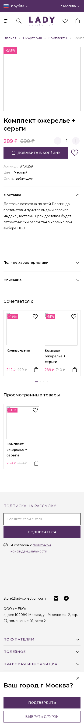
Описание (13, 280)
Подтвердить (42, 703)
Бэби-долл (24, 178)
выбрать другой (42, 717)
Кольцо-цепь (18, 350)
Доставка (12, 195)
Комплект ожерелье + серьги (55, 356)
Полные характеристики (26, 262)
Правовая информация (31, 664)
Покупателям (19, 639)
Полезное (15, 652)
